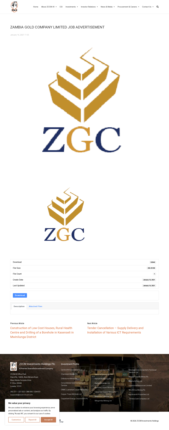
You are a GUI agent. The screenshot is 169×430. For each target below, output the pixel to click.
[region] (32, 412)
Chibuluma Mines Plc (69, 379)
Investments (71, 7)
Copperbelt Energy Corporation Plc (74, 399)
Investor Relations (88, 7)
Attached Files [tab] (35, 306)
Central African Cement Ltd (71, 370)
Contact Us (146, 7)
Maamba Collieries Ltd (103, 396)
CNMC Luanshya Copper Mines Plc (74, 390)
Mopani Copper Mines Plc (138, 377)
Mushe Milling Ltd (135, 381)
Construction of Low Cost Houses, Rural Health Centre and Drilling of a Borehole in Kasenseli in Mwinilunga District (42, 332)
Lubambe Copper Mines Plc (105, 392)
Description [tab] (19, 306)
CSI (61, 7)
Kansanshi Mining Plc (103, 379)
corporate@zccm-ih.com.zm (21, 395)
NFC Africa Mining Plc (137, 390)
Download (20, 295)
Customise (16, 420)
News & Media (106, 7)
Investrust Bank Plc (102, 370)
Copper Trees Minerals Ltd (71, 394)
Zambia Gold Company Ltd (139, 399)
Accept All (48, 420)
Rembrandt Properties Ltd (139, 394)
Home (35, 7)
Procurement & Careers (127, 7)
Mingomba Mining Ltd (103, 401)
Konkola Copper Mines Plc (105, 387)
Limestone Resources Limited (140, 385)
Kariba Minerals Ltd (102, 383)
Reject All (32, 420)
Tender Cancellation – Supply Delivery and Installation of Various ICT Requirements (115, 330)
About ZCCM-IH (47, 7)
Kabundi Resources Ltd (104, 374)
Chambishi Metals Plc (69, 374)
